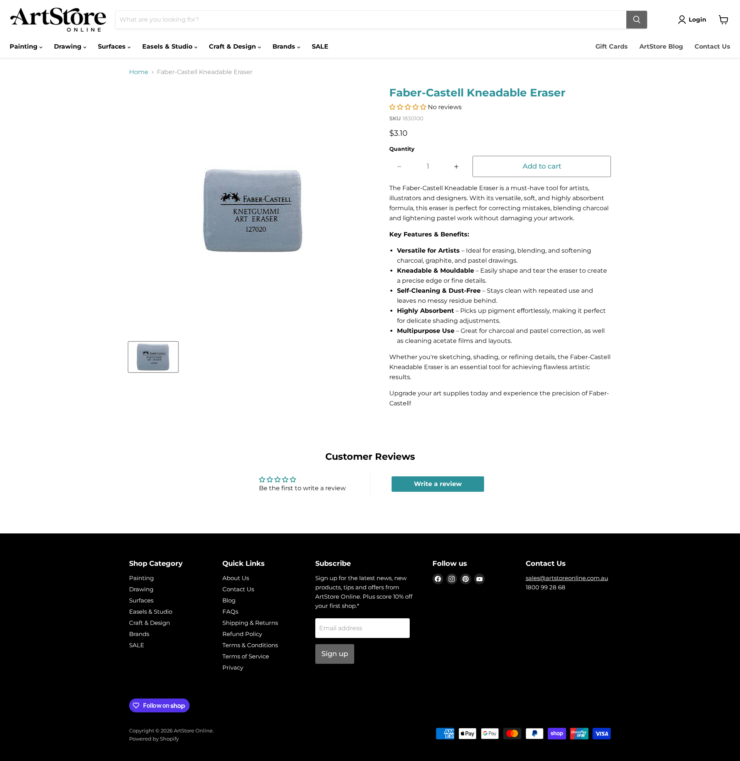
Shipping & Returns (250, 622)
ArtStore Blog (661, 46)
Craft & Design (233, 46)
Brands (284, 46)
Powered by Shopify (154, 739)
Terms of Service (245, 656)
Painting (24, 46)
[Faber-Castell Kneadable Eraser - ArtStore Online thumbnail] (153, 357)
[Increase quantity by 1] (456, 166)
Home (138, 72)
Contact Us (712, 46)
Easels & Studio (168, 46)
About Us (235, 578)
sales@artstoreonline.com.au (567, 578)
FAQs (230, 611)
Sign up (334, 654)
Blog (228, 600)
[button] (407, 107)
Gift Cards (611, 46)
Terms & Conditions (250, 645)
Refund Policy (242, 634)
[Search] (636, 20)
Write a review (438, 484)
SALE (320, 46)
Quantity (401, 149)
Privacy (232, 667)
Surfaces (113, 46)
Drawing (68, 46)
